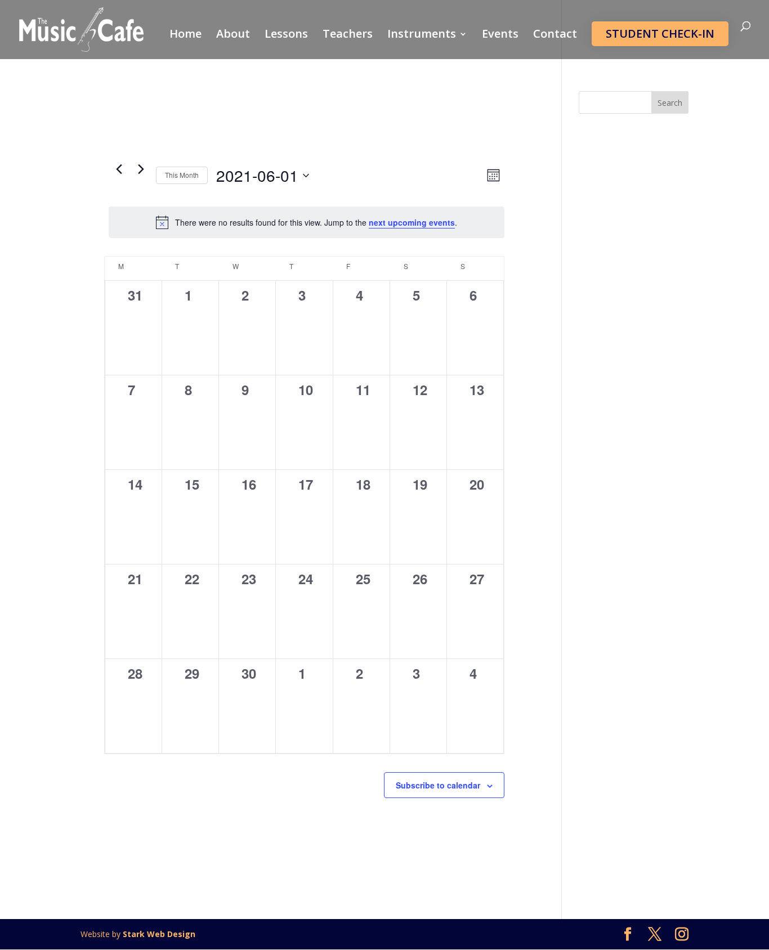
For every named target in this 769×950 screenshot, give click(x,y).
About (233, 35)
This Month (182, 175)
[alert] (306, 222)
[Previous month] (119, 169)
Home (185, 35)
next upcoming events (412, 222)
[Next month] (140, 169)
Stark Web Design (159, 934)
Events (500, 35)
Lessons (286, 35)
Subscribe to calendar (438, 785)
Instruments (421, 35)
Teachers (348, 35)
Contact (555, 35)
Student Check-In (660, 33)
